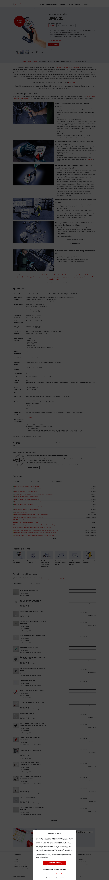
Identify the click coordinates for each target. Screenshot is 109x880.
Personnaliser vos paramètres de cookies (54, 873)
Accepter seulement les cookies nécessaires (54, 869)
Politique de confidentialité (49, 877)
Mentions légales (61, 877)
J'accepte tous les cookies (54, 863)
